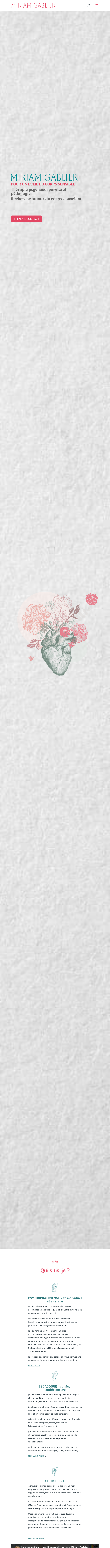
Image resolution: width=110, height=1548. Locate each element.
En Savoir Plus (36, 1538)
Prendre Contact (26, 219)
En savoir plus (36, 1456)
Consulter (34, 1365)
